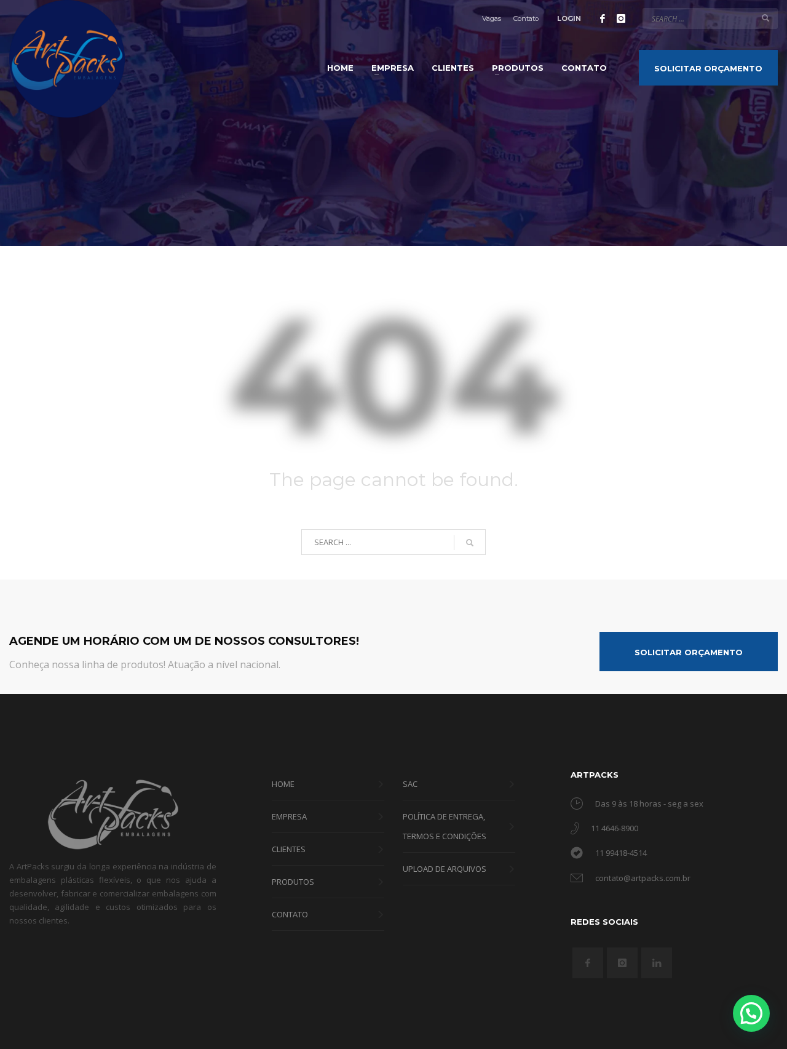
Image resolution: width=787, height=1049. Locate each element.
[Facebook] (602, 18)
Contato (526, 18)
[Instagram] (621, 18)
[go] (765, 18)
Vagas (491, 18)
